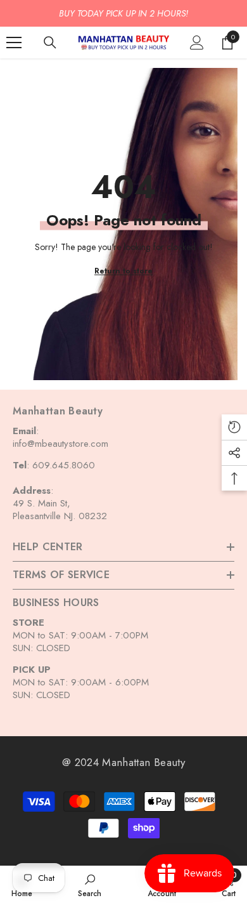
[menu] (14, 42)
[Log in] (197, 43)
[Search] (50, 42)
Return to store (123, 270)
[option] (123, 13)
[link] (90, 885)
